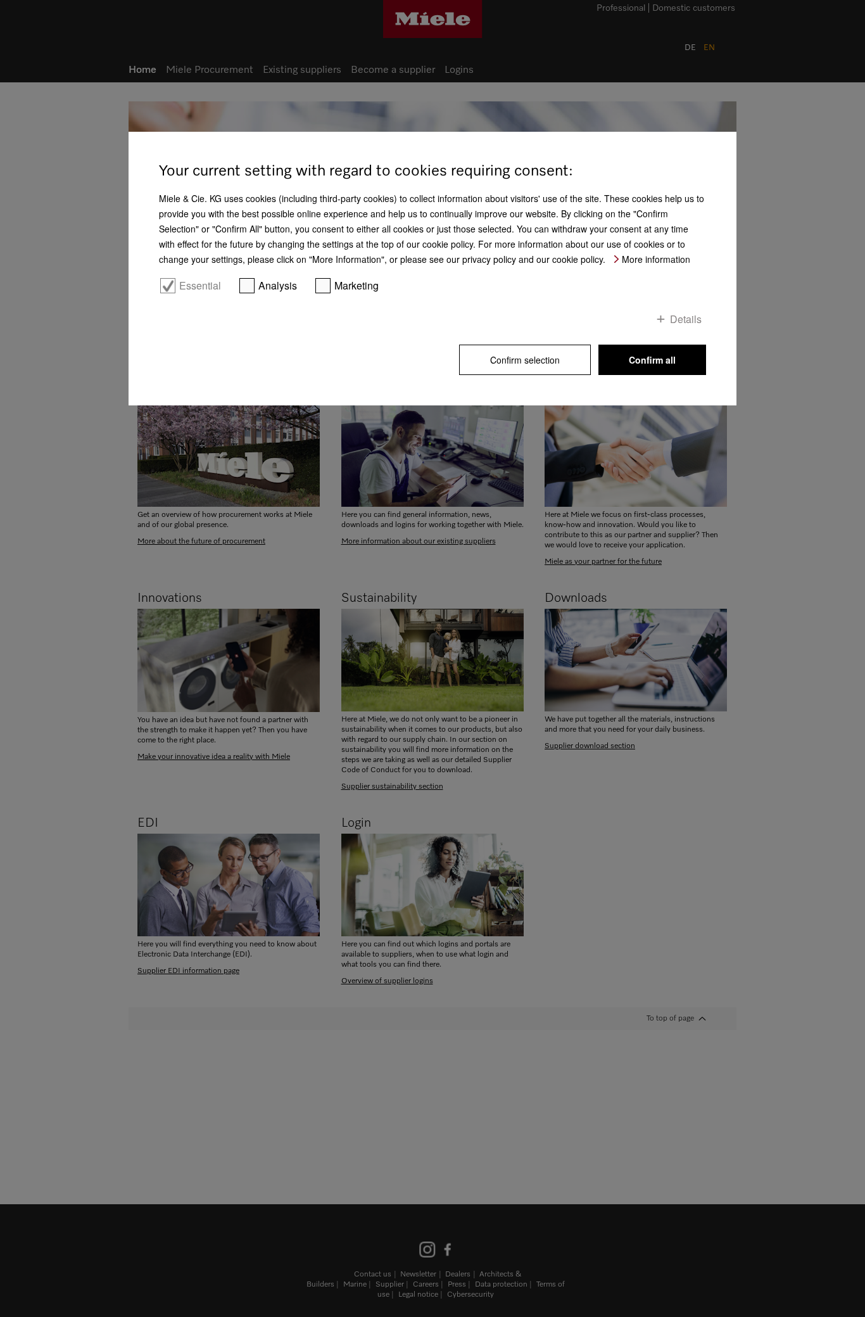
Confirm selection (525, 359)
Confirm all (652, 359)
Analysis (277, 285)
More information (656, 259)
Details (686, 319)
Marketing (356, 285)
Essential (200, 285)
